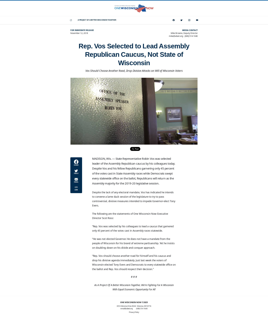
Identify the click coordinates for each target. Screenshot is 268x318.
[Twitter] (181, 20)
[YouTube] (197, 20)
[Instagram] (189, 20)
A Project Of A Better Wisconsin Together (97, 20)
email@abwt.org (126, 308)
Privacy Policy (134, 312)
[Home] (71, 20)
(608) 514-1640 (142, 308)
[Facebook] (174, 20)
